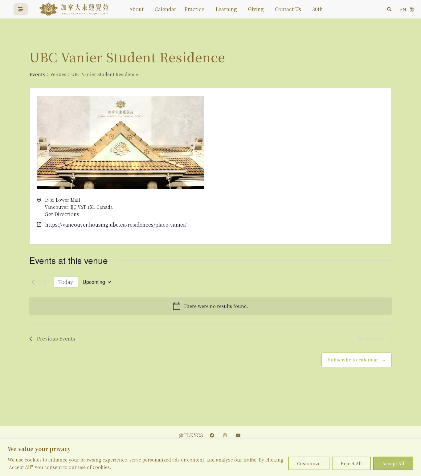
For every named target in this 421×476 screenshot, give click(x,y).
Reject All (351, 463)
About (136, 9)
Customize (309, 463)
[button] (389, 9)
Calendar (165, 9)
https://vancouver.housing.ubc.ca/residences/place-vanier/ (116, 224)
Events (37, 74)
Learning (226, 9)
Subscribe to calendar (353, 360)
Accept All (393, 463)
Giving (256, 9)
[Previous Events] (33, 282)
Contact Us (288, 9)
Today (65, 281)
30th (317, 9)
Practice (194, 9)
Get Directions (62, 214)
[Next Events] (45, 282)
